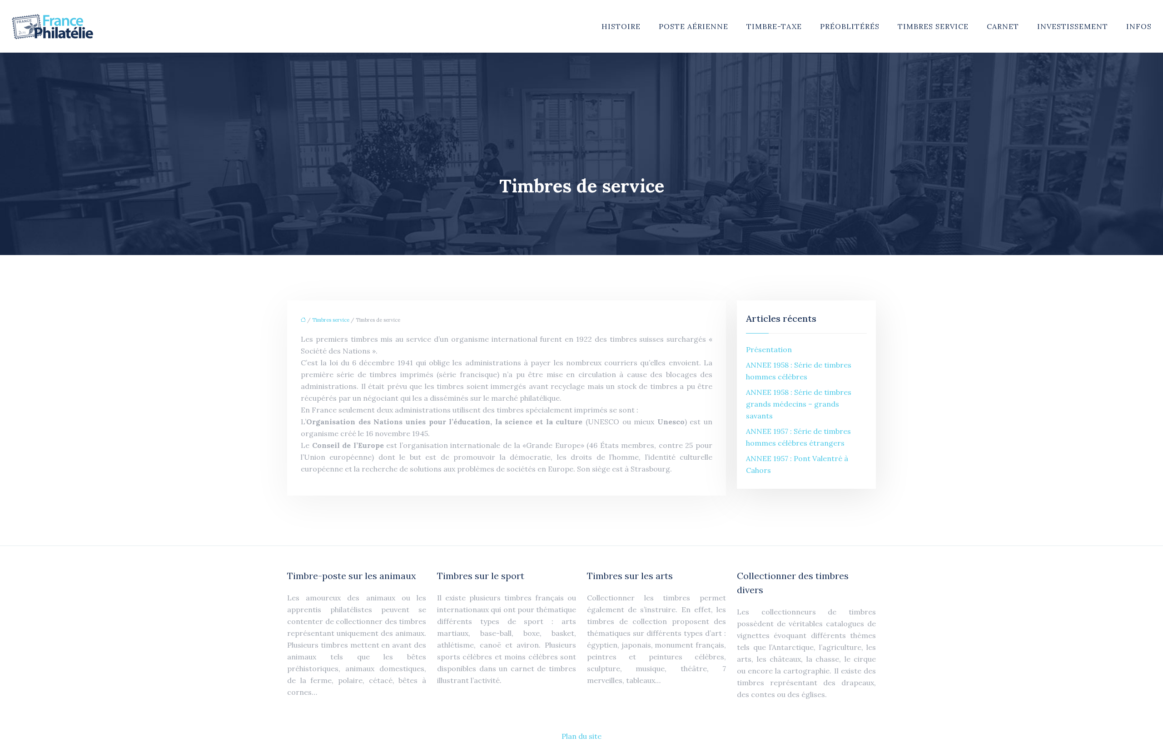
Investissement (1072, 26)
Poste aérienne (693, 26)
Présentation (769, 349)
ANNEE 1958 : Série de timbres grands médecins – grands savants (798, 404)
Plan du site (581, 736)
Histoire (621, 26)
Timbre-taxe (774, 26)
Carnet (1003, 26)
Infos (1139, 26)
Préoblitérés (850, 26)
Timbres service (933, 26)
